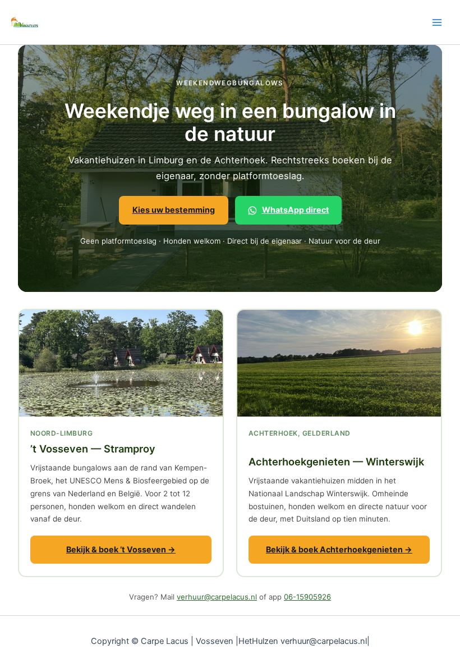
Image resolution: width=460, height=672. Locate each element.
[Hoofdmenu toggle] (437, 22)
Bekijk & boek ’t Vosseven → (121, 549)
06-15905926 (307, 596)
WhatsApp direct (295, 209)
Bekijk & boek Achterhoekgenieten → (339, 549)
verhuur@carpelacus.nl (217, 596)
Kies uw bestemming (173, 209)
